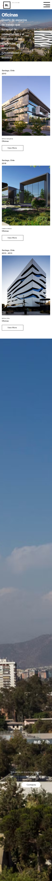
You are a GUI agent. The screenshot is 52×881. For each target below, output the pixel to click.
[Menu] (46, 4)
